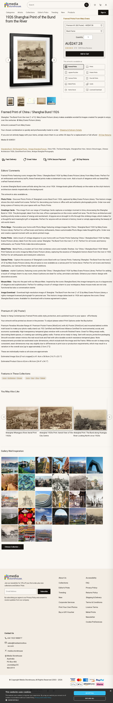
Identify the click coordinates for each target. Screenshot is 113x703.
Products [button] (71, 12)
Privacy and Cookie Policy (43, 697)
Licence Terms (92, 607)
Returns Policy (92, 592)
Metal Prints (91, 612)
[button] (38, 700)
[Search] (86, 5)
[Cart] (100, 4)
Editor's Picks (43, 12)
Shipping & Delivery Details (71, 130)
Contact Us (9, 633)
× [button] (110, 691)
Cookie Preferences (94, 622)
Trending (54, 12)
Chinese (19, 378)
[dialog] (56, 696)
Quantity (79, 37)
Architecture (11, 378)
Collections (30, 12)
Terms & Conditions (94, 602)
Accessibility (91, 578)
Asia (32, 378)
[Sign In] (105, 4)
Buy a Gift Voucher (66, 612)
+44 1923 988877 (14, 638)
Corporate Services (67, 602)
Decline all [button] (89, 698)
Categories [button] (10, 12)
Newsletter (90, 617)
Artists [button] (20, 12)
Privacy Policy (91, 588)
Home (4, 378)
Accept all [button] (90, 693)
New (63, 12)
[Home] (15, 4)
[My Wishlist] (94, 4)
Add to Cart (84, 54)
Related (42, 378)
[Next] (54, 60)
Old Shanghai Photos (20, 149)
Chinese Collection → (12, 547)
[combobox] (56, 5)
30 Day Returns (105, 135)
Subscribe (44, 591)
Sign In (103, 13)
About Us (62, 578)
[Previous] (8, 60)
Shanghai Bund (6, 149)
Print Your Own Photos (68, 607)
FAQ (87, 583)
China (37, 378)
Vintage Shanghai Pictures (37, 149)
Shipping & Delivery (94, 597)
